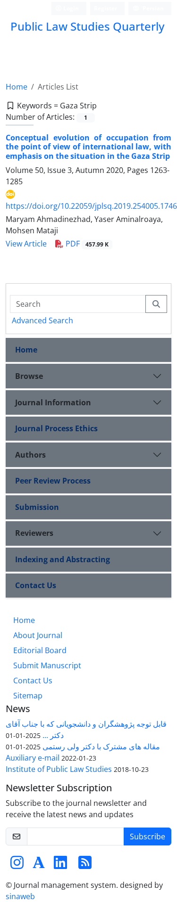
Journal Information (53, 402)
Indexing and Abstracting (62, 559)
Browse (29, 376)
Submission (37, 507)
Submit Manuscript (47, 665)
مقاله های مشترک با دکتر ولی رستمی (101, 746)
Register (105, 8)
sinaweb (20, 896)
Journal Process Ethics (56, 428)
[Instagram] (17, 865)
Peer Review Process (53, 481)
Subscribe (147, 836)
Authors (30, 455)
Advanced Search (42, 320)
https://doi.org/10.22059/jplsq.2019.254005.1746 (91, 206)
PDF (86, 243)
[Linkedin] (60, 865)
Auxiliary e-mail (32, 758)
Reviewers (34, 533)
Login (70, 8)
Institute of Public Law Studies (59, 769)
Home (16, 87)
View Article (26, 243)
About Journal (37, 635)
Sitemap (27, 695)
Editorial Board (40, 650)
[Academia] (38, 865)
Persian (152, 8)
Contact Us (35, 585)
